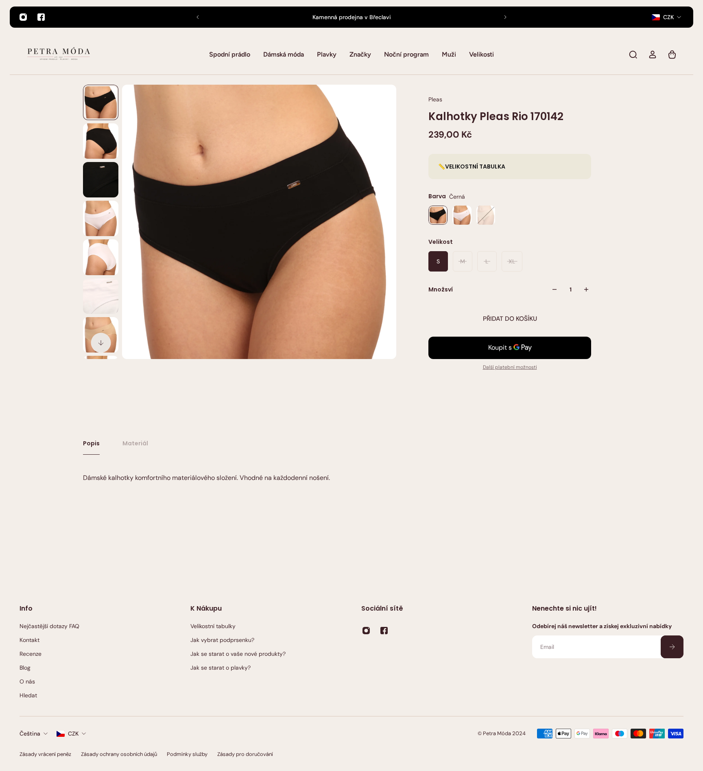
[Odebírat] (672, 646)
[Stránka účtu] (652, 55)
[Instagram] (23, 17)
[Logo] (58, 54)
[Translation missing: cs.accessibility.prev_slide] (198, 17)
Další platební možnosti (510, 367)
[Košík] (672, 55)
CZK (73, 733)
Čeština (30, 733)
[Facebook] (41, 17)
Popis (91, 443)
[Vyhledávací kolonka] (633, 55)
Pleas (435, 99)
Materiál (135, 443)
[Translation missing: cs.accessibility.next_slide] (505, 17)
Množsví (440, 289)
